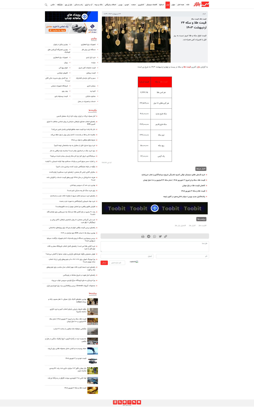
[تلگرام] (124, 402)
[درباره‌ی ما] (138, 402)
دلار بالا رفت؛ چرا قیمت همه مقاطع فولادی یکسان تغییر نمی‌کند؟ (73, 129)
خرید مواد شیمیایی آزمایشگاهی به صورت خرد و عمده (77, 201)
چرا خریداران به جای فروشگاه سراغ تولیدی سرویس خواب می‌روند (73, 280)
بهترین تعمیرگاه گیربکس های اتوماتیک (59, 51)
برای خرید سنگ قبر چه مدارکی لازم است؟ (81, 190)
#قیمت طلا (202, 225)
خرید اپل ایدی (91, 57)
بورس (120, 4)
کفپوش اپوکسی (62, 73)
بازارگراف (60, 4)
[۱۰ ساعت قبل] (92, 341)
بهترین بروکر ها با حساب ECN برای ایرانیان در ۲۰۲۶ (78, 233)
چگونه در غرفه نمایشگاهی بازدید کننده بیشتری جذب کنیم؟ (75, 166)
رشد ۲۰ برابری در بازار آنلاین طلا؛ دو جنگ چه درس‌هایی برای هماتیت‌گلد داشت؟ (71, 213)
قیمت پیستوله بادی (61, 96)
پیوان (66, 62)
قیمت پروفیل (91, 73)
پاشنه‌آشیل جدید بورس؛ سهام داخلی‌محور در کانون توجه (184, 196)
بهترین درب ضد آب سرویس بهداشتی (82, 185)
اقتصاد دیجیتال (151, 4)
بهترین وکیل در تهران (60, 44)
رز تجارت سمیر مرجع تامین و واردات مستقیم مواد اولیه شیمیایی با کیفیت (70, 161)
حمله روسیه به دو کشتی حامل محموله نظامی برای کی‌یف (67, 348)
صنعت (133, 4)
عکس (53, 4)
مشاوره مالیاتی (91, 96)
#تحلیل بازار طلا (180, 225)
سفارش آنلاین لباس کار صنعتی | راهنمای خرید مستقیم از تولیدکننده (72, 172)
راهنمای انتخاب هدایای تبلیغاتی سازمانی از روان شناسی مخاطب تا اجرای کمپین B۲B (71, 123)
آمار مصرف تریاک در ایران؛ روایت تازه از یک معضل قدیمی (76, 116)
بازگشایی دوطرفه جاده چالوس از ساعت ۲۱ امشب (69, 329)
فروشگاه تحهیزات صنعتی (59, 86)
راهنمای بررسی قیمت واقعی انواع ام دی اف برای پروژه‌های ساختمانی (72, 227)
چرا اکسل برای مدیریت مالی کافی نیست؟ (57, 79)
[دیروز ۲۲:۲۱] (92, 350)
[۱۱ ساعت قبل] (92, 311)
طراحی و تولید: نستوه (127, 405)
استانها (161, 4)
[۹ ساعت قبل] (92, 380)
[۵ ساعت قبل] (92, 321)
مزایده (93, 62)
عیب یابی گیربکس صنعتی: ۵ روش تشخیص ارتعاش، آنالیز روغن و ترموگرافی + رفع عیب (72, 221)
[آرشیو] (115, 402)
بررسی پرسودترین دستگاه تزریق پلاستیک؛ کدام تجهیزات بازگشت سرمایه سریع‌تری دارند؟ (71, 239)
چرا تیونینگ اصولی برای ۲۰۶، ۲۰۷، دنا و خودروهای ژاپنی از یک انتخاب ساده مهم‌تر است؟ (72, 260)
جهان (173, 4)
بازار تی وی (68, 4)
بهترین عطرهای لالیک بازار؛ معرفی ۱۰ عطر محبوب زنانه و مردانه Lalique (67, 300)
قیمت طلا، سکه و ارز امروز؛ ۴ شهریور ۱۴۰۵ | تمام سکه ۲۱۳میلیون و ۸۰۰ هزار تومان (174, 180)
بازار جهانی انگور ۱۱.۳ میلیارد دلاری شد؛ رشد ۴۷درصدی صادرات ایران (67, 369)
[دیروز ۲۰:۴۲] (92, 331)
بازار (198, 67)
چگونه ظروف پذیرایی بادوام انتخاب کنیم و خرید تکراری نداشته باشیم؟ (68, 310)
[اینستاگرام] (129, 402)
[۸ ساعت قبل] (92, 301)
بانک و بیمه (99, 4)
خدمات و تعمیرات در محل (87, 101)
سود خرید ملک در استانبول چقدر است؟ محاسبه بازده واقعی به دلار (72, 151)
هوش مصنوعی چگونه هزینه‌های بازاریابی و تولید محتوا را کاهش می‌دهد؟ (70, 254)
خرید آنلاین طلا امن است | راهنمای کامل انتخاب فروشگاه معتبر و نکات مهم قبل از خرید (71, 247)
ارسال (104, 262)
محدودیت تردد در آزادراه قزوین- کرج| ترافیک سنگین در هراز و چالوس (65, 340)
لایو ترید (93, 91)
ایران (167, 4)
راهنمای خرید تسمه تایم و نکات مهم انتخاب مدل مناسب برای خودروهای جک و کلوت (71, 268)
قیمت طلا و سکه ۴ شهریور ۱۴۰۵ (193, 191)
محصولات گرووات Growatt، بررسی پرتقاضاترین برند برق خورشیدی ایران (71, 285)
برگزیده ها (93, 110)
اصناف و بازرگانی (110, 4)
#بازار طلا (192, 225)
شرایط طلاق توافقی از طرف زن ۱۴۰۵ (83, 140)
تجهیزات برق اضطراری (88, 44)
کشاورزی (141, 4)
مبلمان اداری (91, 86)
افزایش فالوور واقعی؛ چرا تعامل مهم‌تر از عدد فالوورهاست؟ (75, 206)
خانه (187, 4)
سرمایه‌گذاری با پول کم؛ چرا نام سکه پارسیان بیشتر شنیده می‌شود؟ (72, 156)
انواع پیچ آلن (63, 68)
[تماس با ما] (134, 402)
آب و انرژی (88, 4)
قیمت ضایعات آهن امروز (87, 68)
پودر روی (65, 91)
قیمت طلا (187, 67)
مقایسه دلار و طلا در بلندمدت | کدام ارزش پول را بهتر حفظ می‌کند (73, 134)
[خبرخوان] (119, 402)
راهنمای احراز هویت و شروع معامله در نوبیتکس (79, 275)
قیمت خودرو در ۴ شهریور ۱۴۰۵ (75, 358)
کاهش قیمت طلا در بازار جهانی (193, 185)
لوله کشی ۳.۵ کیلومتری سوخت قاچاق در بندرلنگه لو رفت (67, 378)
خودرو (127, 4)
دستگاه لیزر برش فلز (89, 49)
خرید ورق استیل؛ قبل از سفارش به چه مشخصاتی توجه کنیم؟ (74, 145)
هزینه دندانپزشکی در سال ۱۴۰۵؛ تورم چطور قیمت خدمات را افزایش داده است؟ (71, 178)
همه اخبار (180, 4)
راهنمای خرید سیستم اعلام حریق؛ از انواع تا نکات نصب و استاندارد (72, 196)
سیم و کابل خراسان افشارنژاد (86, 78)
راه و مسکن (78, 4)
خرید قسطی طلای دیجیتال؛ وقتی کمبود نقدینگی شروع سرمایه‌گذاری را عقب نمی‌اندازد (173, 174)
